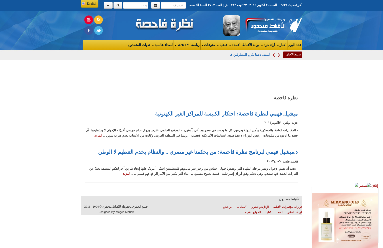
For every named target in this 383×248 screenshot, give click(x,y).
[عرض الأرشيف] (155, 5)
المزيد (98, 135)
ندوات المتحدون (139, 45)
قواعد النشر (295, 212)
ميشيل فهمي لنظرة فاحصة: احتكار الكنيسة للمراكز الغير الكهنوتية (226, 114)
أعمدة (235, 45)
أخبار (282, 45)
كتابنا (268, 212)
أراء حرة (269, 45)
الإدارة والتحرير (260, 206)
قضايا (223, 45)
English (91, 3)
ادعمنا (279, 212)
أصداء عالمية (163, 45)
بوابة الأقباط (250, 45)
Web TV (182, 45)
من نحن (227, 206)
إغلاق (374, 185)
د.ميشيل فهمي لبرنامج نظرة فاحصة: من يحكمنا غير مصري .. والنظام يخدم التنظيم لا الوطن (198, 152)
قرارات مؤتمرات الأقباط (287, 206)
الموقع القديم (253, 212)
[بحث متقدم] (108, 5)
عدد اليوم (294, 45)
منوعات (209, 45)
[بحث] (117, 5)
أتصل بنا (241, 206)
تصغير (362, 185)
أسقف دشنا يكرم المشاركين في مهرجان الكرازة (238, 54)
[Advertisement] (319, 131)
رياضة (195, 45)
